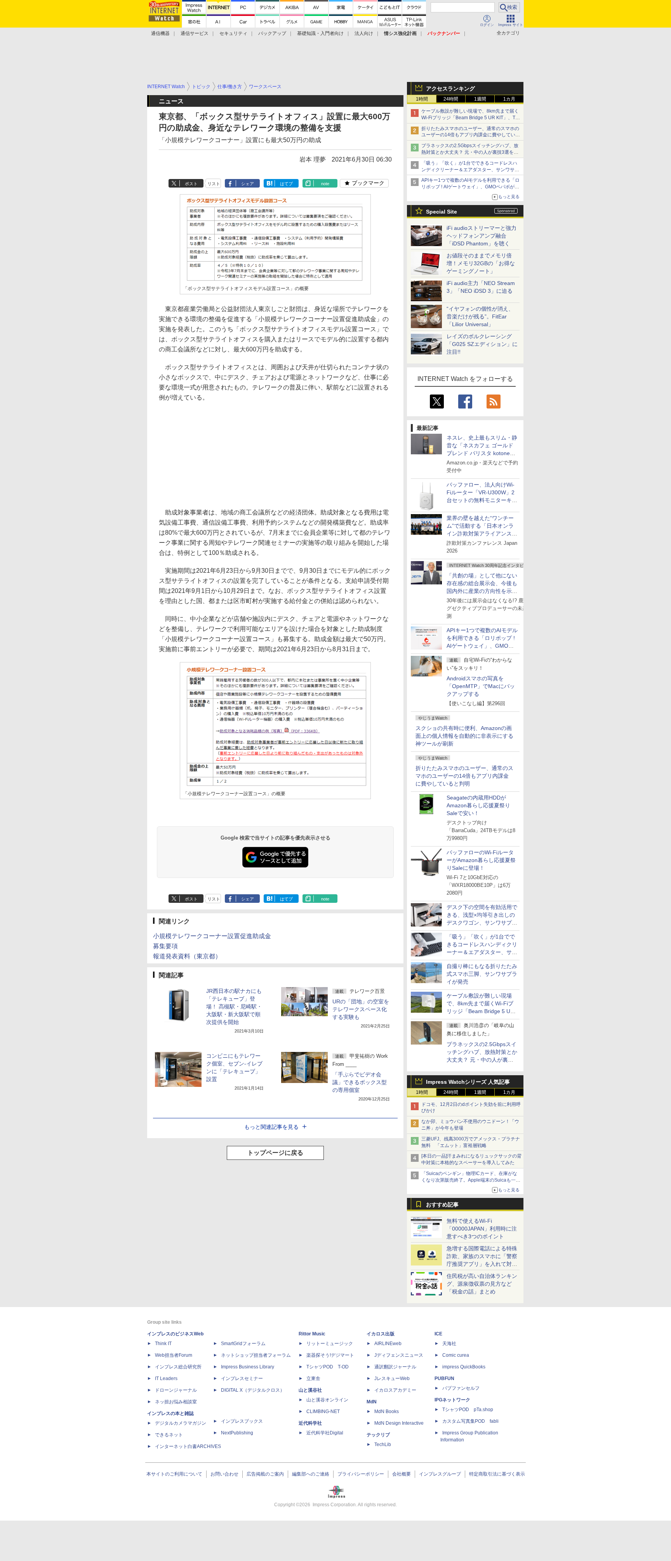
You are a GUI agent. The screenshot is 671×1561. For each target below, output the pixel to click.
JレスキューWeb (392, 1378)
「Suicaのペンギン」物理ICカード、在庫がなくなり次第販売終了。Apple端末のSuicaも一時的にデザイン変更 (470, 1180)
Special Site (441, 212)
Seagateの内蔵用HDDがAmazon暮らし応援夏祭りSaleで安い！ (478, 805)
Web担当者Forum (173, 1355)
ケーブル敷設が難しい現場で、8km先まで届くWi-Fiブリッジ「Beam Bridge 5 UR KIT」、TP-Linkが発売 (470, 117)
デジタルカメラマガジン (180, 1423)
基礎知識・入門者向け (320, 33)
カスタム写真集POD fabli (470, 1421)
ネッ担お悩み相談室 (176, 1402)
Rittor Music (312, 1334)
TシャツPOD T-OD (327, 1367)
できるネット (169, 1435)
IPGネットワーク (452, 1400)
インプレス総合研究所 (178, 1367)
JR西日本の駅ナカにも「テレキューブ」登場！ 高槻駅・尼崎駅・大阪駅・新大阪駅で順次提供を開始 (234, 1006)
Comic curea (455, 1355)
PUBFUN (444, 1378)
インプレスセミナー (242, 1378)
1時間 (422, 99)
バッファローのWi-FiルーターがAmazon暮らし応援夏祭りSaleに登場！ (481, 860)
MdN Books (386, 1411)
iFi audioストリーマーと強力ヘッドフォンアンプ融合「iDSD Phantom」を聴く (481, 236)
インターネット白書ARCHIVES (188, 1446)
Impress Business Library (247, 1367)
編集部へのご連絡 (310, 1474)
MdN (372, 1402)
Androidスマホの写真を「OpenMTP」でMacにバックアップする (481, 686)
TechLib (382, 1444)
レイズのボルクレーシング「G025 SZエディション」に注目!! (482, 344)
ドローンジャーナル (176, 1390)
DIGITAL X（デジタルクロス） (253, 1390)
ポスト (191, 183)
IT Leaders (166, 1378)
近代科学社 (310, 1423)
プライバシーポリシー (360, 1474)
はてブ (286, 183)
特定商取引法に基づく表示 (497, 1474)
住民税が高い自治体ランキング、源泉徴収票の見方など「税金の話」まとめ (482, 1284)
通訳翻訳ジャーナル (395, 1367)
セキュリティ (233, 33)
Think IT (163, 1343)
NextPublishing (237, 1433)
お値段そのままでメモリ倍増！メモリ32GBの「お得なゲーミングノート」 (481, 263)
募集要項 (165, 946)
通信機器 (160, 33)
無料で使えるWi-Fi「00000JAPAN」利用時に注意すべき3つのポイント (482, 1228)
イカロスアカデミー (395, 1390)
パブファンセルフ (461, 1388)
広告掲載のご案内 (265, 1474)
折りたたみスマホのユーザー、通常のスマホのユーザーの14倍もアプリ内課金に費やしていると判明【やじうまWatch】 (470, 135)
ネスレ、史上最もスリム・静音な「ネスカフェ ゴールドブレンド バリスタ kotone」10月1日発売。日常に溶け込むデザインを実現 (482, 453)
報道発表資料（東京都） (187, 956)
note (325, 183)
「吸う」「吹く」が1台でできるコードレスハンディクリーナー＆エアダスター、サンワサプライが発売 (470, 169)
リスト (213, 183)
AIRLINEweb (388, 1343)
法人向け (364, 33)
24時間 (450, 99)
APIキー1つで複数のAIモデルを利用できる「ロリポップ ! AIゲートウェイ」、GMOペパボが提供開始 (470, 186)
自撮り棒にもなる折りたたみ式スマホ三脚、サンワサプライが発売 (482, 974)
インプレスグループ (440, 1474)
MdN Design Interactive (399, 1423)
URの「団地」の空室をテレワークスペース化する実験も (360, 1009)
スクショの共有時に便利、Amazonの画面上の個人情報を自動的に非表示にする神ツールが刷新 (464, 736)
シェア (247, 183)
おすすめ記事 (442, 1204)
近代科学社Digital (324, 1433)
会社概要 (401, 1474)
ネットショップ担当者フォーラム (256, 1355)
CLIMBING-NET (323, 1411)
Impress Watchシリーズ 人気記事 (468, 1082)
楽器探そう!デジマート (330, 1355)
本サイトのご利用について (174, 1474)
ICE (438, 1334)
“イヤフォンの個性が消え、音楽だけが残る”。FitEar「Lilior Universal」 (480, 316)
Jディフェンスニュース (398, 1355)
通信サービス (195, 33)
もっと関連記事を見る (271, 1127)
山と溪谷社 (310, 1390)
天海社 (449, 1343)
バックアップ (272, 33)
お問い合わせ (224, 1474)
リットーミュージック (329, 1343)
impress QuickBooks (463, 1367)
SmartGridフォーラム (243, 1343)
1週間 (480, 99)
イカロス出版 (381, 1334)
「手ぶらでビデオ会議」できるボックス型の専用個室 (359, 1082)
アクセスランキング (450, 88)
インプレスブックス (242, 1421)
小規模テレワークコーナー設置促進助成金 (212, 936)
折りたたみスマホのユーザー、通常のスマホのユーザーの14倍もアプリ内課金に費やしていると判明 (464, 776)
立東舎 (313, 1378)
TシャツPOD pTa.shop (467, 1409)
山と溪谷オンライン (327, 1400)
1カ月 (509, 99)
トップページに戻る (275, 1152)
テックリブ (378, 1435)
